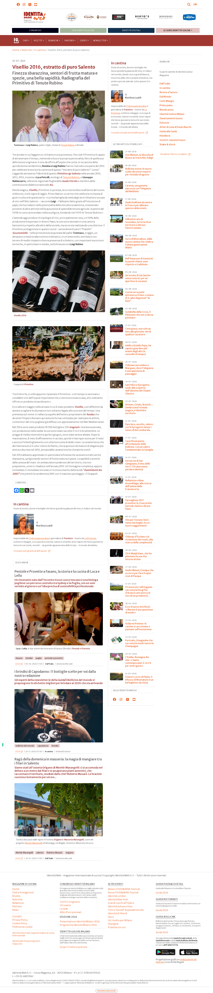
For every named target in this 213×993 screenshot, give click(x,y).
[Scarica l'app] (165, 952)
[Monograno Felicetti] (166, 17)
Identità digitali (131, 30)
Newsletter (99, 40)
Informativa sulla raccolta (106, 991)
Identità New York (118, 899)
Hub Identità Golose (83, 30)
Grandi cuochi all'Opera (121, 902)
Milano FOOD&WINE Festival (124, 889)
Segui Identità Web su (125, 690)
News (15, 909)
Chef (25, 40)
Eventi (83, 40)
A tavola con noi (117, 927)
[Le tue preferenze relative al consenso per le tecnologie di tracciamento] (3, 745)
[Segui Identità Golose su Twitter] (30, 4)
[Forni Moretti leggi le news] (119, 17)
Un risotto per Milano (120, 920)
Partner (69, 40)
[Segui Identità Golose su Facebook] (18, 4)
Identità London (117, 896)
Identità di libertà (117, 913)
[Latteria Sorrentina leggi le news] (189, 17)
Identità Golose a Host (120, 906)
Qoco (111, 916)
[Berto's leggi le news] (142, 17)
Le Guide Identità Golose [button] (176, 30)
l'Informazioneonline (39, 538)
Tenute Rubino (68, 145)
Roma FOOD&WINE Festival (123, 892)
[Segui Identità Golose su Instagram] (24, 4)
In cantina (39, 50)
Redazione (18, 902)
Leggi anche (21, 562)
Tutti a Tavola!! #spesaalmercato (126, 909)
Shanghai (113, 923)
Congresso (35, 30)
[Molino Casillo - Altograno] (95, 17)
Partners (17, 906)
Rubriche (53, 40)
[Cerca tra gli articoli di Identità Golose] (189, 4)
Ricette (38, 40)
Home (15, 50)
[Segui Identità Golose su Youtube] (36, 4)
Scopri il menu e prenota (73, 946)
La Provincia (90, 538)
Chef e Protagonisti (23, 892)
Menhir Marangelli (33, 843)
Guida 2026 (162, 892)
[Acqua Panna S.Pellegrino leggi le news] (71, 17)
